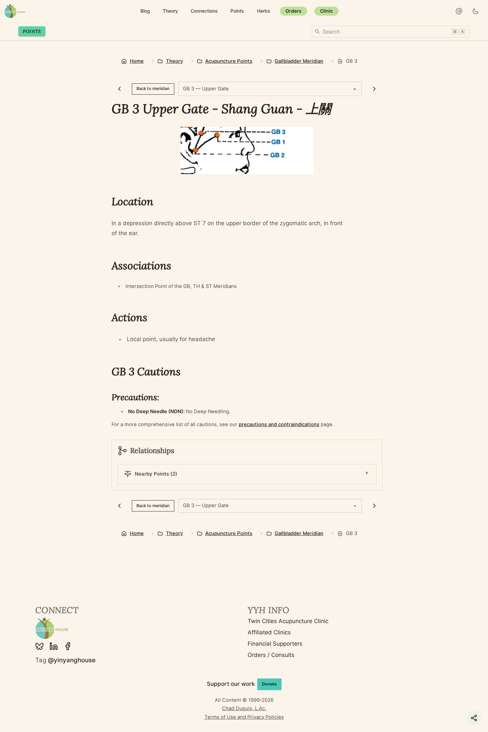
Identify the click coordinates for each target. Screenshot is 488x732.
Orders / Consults (271, 655)
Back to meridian (153, 88)
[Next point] (374, 89)
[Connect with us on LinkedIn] (53, 646)
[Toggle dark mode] (476, 11)
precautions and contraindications (279, 424)
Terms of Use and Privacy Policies (244, 717)
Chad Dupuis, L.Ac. (244, 708)
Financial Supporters (275, 643)
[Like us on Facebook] (67, 646)
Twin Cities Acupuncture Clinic (288, 621)
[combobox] (391, 32)
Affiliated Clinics (269, 632)
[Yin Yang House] (14, 11)
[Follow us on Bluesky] (39, 646)
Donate (269, 684)
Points (32, 31)
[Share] (474, 718)
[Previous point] (120, 89)
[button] (459, 11)
